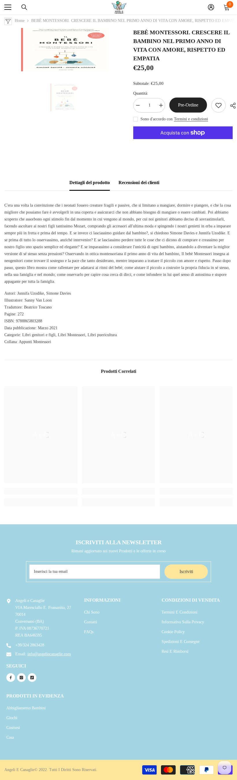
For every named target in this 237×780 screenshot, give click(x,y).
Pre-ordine (188, 104)
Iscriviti (186, 571)
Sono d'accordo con (156, 119)
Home (20, 20)
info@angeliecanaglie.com (49, 654)
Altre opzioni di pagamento (183, 142)
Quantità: (140, 93)
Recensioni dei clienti (138, 182)
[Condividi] (231, 106)
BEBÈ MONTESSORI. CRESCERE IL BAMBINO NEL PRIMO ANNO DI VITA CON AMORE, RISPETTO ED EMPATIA (181, 45)
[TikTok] (32, 677)
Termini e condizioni (191, 119)
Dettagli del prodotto (89, 182)
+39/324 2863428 (29, 645)
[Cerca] (24, 7)
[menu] (7, 7)
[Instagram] (21, 677)
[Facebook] (10, 677)
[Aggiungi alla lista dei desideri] (218, 105)
